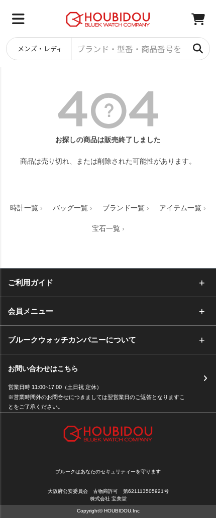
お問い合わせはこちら (43, 368)
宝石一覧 (106, 228)
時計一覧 (24, 208)
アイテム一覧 (180, 208)
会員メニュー (30, 311)
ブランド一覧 (123, 208)
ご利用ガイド (30, 282)
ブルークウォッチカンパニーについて (72, 339)
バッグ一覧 (70, 208)
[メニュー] (18, 19)
